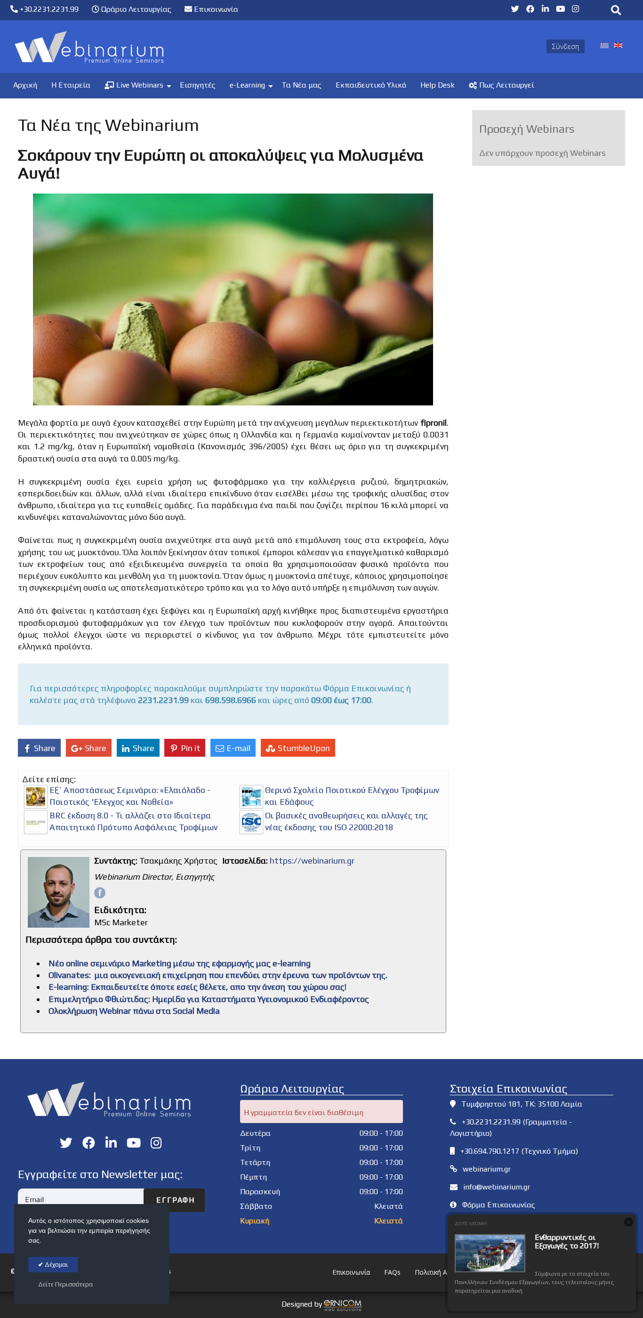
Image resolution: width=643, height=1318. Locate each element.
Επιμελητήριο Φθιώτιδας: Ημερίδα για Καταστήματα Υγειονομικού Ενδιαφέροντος (208, 999)
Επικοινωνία (215, 9)
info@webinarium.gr (496, 1186)
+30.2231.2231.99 (48, 9)
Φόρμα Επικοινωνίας (498, 1204)
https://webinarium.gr (312, 860)
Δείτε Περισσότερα (65, 1284)
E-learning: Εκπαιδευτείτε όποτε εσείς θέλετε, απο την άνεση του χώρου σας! (197, 987)
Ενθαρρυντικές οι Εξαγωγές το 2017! (567, 1241)
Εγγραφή (174, 1200)
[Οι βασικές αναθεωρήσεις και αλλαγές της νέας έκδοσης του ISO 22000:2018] (251, 822)
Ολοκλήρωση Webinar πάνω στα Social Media (134, 1011)
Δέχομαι (55, 1264)
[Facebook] (99, 892)
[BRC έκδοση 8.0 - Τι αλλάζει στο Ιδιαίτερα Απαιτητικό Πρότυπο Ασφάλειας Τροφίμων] (35, 822)
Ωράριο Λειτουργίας (135, 9)
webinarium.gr (487, 1168)
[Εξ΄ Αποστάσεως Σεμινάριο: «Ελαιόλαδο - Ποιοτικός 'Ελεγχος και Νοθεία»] (35, 796)
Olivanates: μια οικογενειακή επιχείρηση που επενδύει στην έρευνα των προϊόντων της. (217, 975)
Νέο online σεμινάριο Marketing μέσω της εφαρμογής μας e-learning (179, 963)
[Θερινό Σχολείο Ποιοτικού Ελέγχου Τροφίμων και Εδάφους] (251, 796)
